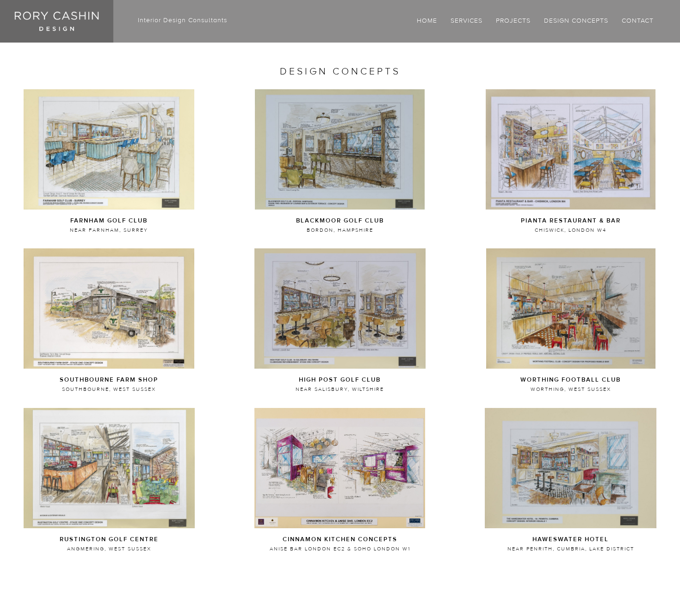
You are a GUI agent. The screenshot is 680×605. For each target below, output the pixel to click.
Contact (638, 21)
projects (513, 21)
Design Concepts (576, 21)
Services (466, 21)
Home (427, 21)
